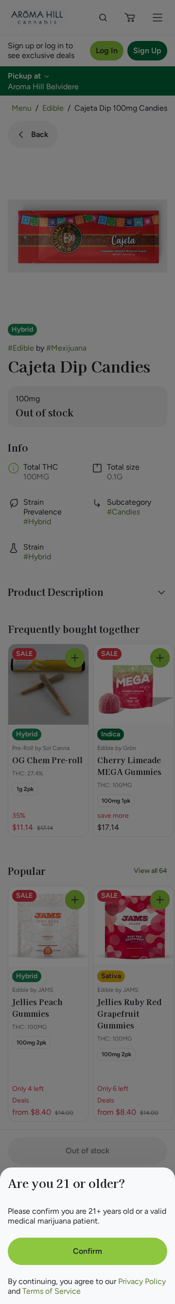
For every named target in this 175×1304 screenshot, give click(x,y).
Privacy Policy (142, 1281)
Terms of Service (51, 1291)
